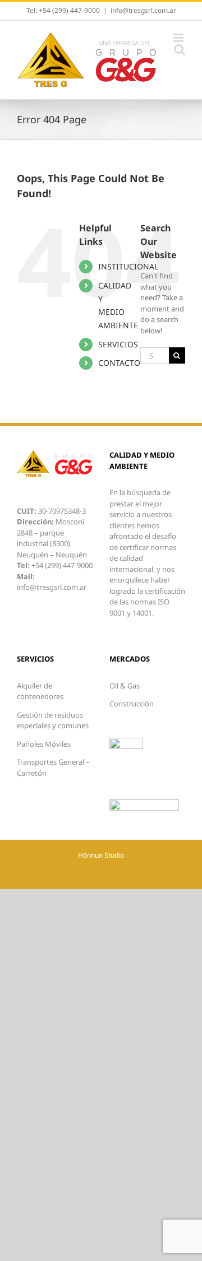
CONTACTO (119, 362)
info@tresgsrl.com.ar (143, 10)
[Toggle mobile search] (179, 49)
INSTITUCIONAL (128, 266)
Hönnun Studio (101, 855)
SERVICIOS (118, 344)
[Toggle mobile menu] (179, 38)
